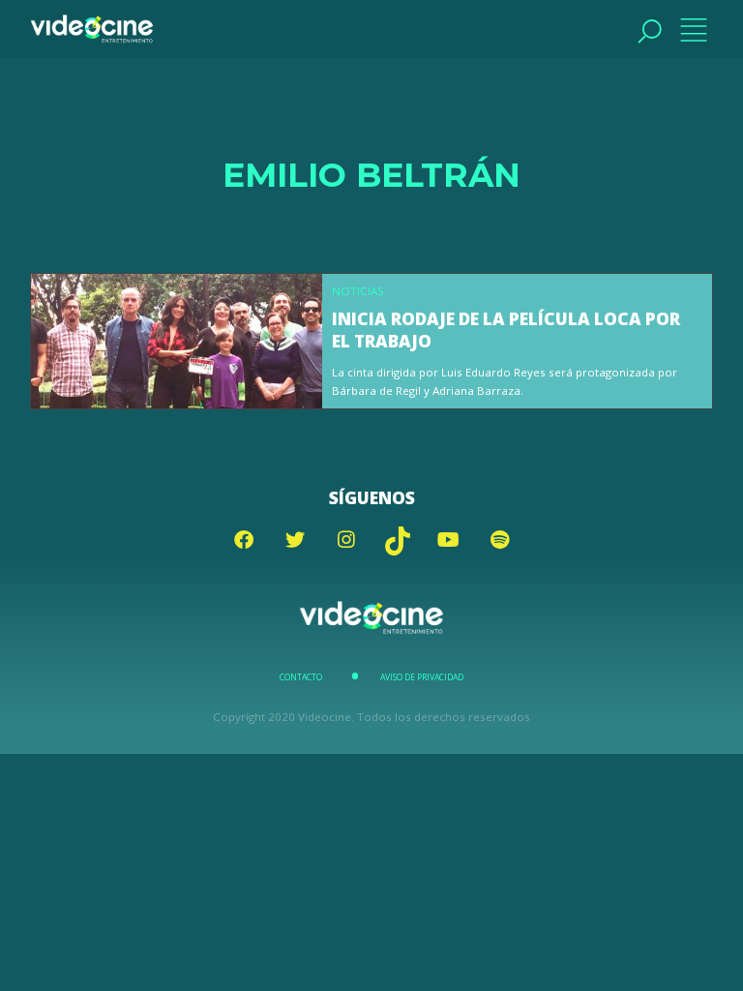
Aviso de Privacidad (421, 677)
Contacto (301, 677)
